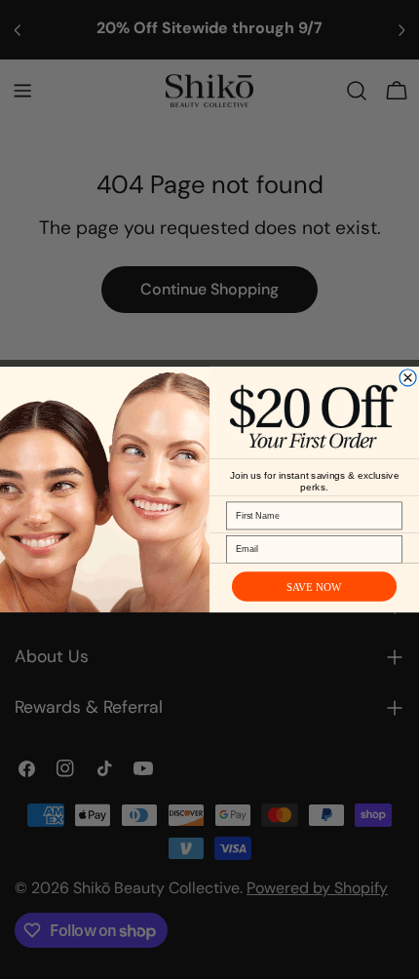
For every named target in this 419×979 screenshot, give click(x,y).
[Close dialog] (408, 378)
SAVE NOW (314, 586)
